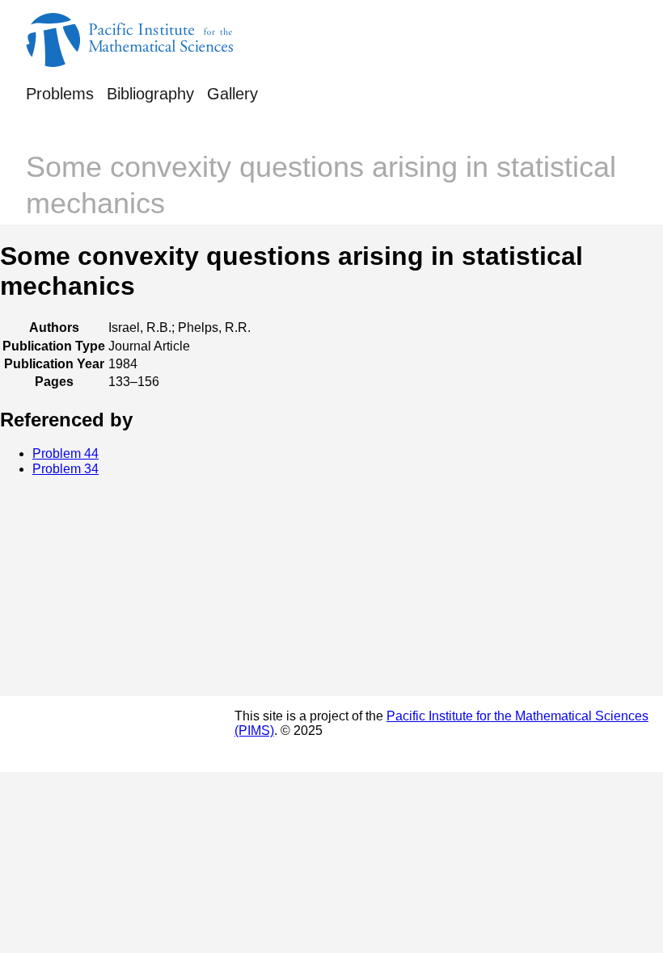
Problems (60, 94)
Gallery (232, 94)
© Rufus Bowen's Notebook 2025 (88, 734)
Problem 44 (65, 453)
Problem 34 (65, 469)
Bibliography (150, 94)
